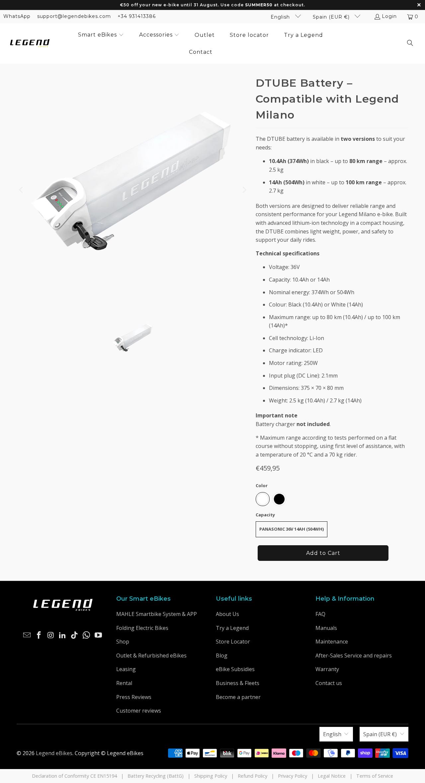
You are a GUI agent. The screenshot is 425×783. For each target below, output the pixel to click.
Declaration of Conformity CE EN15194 (74, 776)
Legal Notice (332, 776)
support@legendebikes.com (74, 16)
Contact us (328, 683)
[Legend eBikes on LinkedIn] (63, 635)
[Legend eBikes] (30, 43)
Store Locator (233, 641)
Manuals (326, 628)
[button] (101, 35)
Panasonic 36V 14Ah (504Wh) (291, 529)
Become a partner (238, 697)
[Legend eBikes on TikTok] (75, 635)
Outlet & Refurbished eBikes (151, 655)
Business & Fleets (237, 683)
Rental (124, 683)
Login (389, 16)
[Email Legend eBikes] (27, 635)
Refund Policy (252, 776)
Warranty (327, 669)
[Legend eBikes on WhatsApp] (87, 635)
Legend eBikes (54, 753)
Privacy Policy (292, 776)
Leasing (126, 669)
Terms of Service (374, 776)
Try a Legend (232, 628)
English (281, 17)
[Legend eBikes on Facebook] (39, 635)
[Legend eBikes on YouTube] (98, 635)
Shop (122, 641)
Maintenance (331, 641)
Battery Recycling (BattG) (156, 776)
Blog (221, 655)
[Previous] (21, 190)
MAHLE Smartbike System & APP (156, 614)
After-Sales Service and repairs (353, 655)
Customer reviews (138, 710)
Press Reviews (133, 697)
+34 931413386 (137, 16)
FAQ (320, 614)
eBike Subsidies (235, 669)
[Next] (244, 190)
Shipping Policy (210, 776)
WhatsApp (17, 16)
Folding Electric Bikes (142, 628)
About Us (227, 614)
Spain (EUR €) (332, 17)
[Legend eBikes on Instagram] (51, 635)
